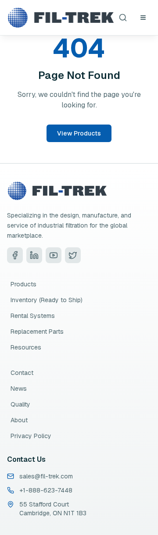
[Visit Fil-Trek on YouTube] (53, 255)
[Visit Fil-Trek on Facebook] (15, 255)
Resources (26, 347)
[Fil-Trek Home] (60, 17)
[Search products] (123, 17)
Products (23, 284)
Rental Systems (33, 316)
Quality (20, 404)
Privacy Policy (31, 436)
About (19, 420)
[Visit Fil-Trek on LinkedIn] (34, 255)
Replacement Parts (37, 331)
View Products (79, 133)
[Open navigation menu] (143, 17)
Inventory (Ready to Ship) (47, 300)
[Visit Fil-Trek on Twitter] (73, 255)
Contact (22, 373)
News (19, 388)
